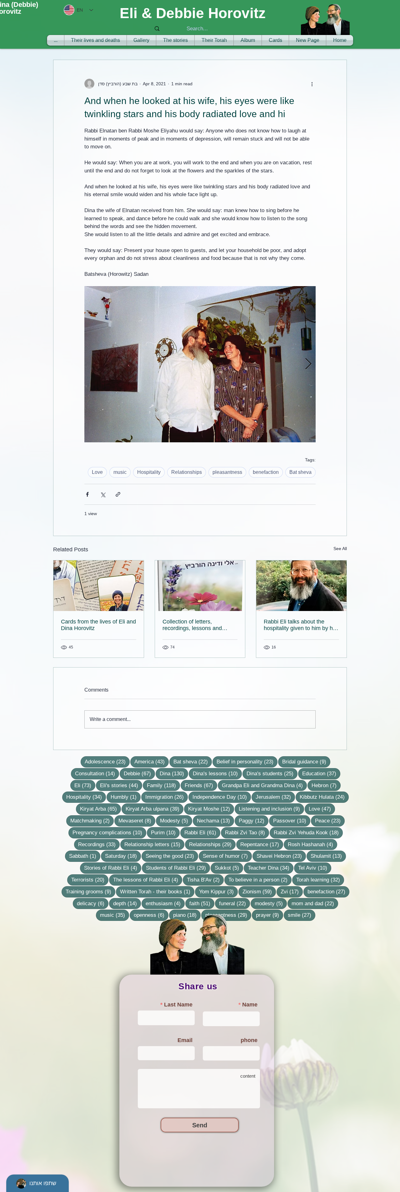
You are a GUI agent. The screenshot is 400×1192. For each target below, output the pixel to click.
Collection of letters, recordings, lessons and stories (192, 625)
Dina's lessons (217, 773)
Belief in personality (247, 761)
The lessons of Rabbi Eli (147, 880)
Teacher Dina (270, 868)
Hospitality (149, 472)
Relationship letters (154, 844)
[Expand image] (200, 364)
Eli (84, 785)
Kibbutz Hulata (324, 797)
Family (163, 785)
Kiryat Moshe (211, 809)
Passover (291, 820)
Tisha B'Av (205, 880)
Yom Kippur (218, 891)
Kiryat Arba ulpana (154, 809)
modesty (271, 903)
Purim (165, 832)
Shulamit (328, 856)
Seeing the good (172, 856)
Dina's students (272, 773)
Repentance (261, 844)
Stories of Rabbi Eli (112, 868)
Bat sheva (300, 472)
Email (185, 1040)
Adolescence (107, 761)
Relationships (186, 472)
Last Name (178, 1004)
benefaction (266, 472)
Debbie (139, 773)
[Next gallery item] (308, 364)
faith (201, 903)
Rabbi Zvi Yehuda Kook (308, 832)
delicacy (92, 903)
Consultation (97, 773)
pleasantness (227, 472)
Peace (330, 820)
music (120, 472)
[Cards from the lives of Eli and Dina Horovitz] (98, 585)
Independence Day (221, 797)
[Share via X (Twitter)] (103, 494)
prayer (269, 915)
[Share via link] (118, 494)
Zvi (292, 891)
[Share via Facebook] (87, 494)
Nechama (215, 820)
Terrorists (89, 880)
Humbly (126, 797)
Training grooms (90, 891)
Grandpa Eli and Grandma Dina (264, 785)
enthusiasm (165, 903)
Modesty (176, 820)
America (151, 761)
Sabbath (84, 856)
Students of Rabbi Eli (178, 868)
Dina (174, 773)
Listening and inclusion (271, 809)
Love (97, 472)
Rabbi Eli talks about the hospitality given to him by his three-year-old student (300, 625)
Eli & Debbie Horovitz (193, 13)
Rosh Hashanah (312, 844)
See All (340, 548)
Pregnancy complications (109, 832)
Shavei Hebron (281, 856)
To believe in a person (260, 880)
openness (151, 915)
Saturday (123, 856)
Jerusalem (275, 797)
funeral (234, 903)
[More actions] (312, 83)
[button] (214, 40)
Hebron (326, 785)
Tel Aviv (314, 868)
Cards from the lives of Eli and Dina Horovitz (98, 624)
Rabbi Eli (202, 832)
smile (301, 915)
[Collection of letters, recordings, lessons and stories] (200, 585)
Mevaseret (136, 820)
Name (250, 1004)
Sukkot (229, 868)
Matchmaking (92, 820)
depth (127, 903)
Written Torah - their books (157, 891)
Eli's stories (121, 785)
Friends (201, 785)
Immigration (166, 797)
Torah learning (320, 880)
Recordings (99, 844)
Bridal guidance (306, 761)
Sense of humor (227, 856)
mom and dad (315, 903)
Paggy (253, 820)
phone (249, 1040)
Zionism (259, 891)
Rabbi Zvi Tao (247, 832)
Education (321, 773)
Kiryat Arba (100, 809)
